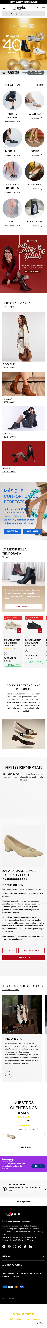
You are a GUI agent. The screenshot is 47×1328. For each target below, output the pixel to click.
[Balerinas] (34, 171)
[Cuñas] (34, 137)
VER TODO (40, 85)
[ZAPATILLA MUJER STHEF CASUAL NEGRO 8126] (34, 625)
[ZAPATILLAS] (34, 100)
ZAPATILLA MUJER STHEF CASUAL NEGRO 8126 (33, 643)
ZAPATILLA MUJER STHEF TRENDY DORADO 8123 (12, 643)
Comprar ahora (23, 958)
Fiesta (12, 221)
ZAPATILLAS (35, 114)
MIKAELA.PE (11, 1298)
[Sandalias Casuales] (12, 171)
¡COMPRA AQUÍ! (32, 531)
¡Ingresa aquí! (8, 306)
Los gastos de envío (9, 889)
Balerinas (34, 184)
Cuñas (34, 151)
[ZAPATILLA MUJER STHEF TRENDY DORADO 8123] (13, 625)
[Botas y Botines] (12, 100)
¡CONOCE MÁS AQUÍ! (23, 606)
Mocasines (12, 151)
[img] (23, 1117)
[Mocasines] (12, 137)
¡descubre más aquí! (10, 989)
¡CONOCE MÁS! (12, 531)
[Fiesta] (12, 208)
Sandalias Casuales (12, 186)
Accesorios (34, 221)
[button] (43, 7)
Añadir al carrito (31, 951)
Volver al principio (23, 1202)
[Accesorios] (34, 208)
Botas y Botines (12, 116)
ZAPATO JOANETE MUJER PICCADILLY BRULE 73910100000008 (20, 875)
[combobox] (23, 13)
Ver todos (6, 557)
